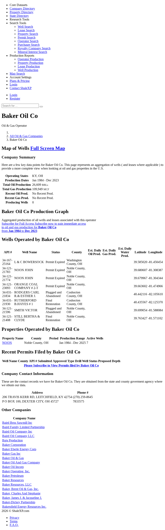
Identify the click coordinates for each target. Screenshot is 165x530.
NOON (7, 342)
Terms (14, 521)
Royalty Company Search (34, 48)
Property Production (30, 62)
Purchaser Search (29, 44)
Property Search (28, 34)
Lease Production (29, 66)
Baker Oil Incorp (13, 467)
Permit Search (26, 37)
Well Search (25, 26)
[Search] (41, 106)
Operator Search (28, 41)
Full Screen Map (47, 148)
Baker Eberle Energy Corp (19, 449)
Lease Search (26, 30)
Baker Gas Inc (11, 453)
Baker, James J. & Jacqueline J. (22, 497)
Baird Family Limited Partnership (23, 427)
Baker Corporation (14, 444)
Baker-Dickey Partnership (18, 502)
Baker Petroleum (13, 475)
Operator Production (31, 59)
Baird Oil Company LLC (18, 436)
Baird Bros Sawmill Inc (17, 422)
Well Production (28, 70)
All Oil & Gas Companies (26, 136)
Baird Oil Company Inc (17, 431)
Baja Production (12, 440)
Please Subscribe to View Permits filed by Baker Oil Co (61, 365)
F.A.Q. (14, 525)
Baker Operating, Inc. (16, 471)
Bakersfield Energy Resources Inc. (24, 506)
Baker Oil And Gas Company (21, 462)
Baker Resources (13, 480)
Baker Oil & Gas (13, 458)
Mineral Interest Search (32, 52)
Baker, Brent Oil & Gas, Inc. (20, 489)
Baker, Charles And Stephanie (21, 493)
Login (13, 95)
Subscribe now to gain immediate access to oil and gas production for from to (44, 227)
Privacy (14, 517)
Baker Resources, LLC (17, 484)
